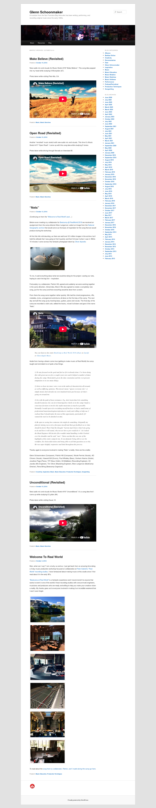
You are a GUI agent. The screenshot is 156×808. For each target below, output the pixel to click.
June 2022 (108, 124)
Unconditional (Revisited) (47, 482)
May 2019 (108, 165)
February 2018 (110, 201)
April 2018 (108, 196)
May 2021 (108, 136)
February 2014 (110, 239)
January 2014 (109, 242)
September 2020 (110, 145)
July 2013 (108, 254)
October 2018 (109, 181)
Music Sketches (45, 122)
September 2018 (110, 184)
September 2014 (110, 232)
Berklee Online (110, 55)
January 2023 (109, 117)
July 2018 (108, 189)
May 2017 (108, 215)
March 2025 (109, 107)
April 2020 (108, 150)
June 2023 (108, 112)
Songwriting (86, 472)
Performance (109, 82)
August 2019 (109, 160)
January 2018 (109, 203)
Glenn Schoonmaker (46, 11)
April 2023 (108, 114)
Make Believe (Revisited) (46, 59)
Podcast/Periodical (111, 84)
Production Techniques (73, 472)
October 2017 (109, 210)
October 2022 (109, 119)
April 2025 (108, 104)
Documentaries (110, 60)
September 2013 (110, 251)
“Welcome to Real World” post (58, 216)
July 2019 (108, 162)
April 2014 (108, 237)
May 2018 (108, 193)
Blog (49, 43)
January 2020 (109, 153)
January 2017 (109, 222)
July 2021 (108, 131)
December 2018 (110, 177)
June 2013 (108, 256)
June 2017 (108, 213)
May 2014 (108, 234)
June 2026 (108, 97)
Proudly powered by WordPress (78, 800)
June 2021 (108, 133)
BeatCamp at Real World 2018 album (67, 353)
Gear (106, 62)
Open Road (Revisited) (45, 133)
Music (32, 43)
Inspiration (46, 472)
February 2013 (110, 258)
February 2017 (110, 220)
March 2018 (109, 198)
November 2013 (110, 246)
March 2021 (109, 141)
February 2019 (110, 172)
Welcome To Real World (46, 557)
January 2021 (109, 143)
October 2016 (109, 230)
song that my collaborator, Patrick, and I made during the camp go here (69, 768)
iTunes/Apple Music (44, 355)
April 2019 (108, 167)
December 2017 (110, 206)
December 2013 (110, 244)
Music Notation (110, 75)
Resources (41, 43)
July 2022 (108, 121)
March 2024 (109, 109)
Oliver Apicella (80, 241)
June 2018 (108, 191)
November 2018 (110, 179)
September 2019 (110, 157)
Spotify (86, 353)
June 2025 (108, 102)
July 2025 (108, 100)
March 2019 (109, 169)
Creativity (39, 472)
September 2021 (110, 126)
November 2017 (110, 208)
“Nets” (34, 207)
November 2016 (110, 227)
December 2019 (110, 155)
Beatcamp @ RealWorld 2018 (71, 222)
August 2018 (109, 186)
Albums (107, 53)
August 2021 (109, 129)
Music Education (60, 472)
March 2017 (109, 217)
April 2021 (108, 138)
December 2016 (110, 225)
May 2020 (108, 148)
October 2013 (109, 249)
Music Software (110, 79)
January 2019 (109, 174)
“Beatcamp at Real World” (39, 580)
